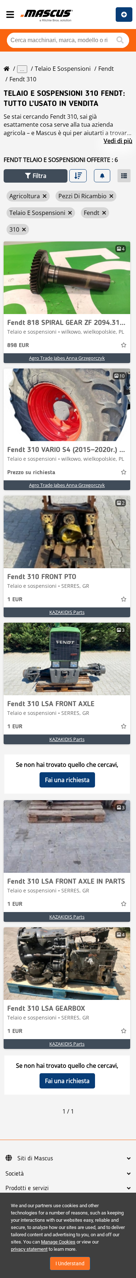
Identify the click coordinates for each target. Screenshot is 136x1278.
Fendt (106, 69)
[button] (35, 176)
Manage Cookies (58, 1242)
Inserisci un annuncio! (124, 14)
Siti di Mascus (35, 1158)
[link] (67, 277)
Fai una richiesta (67, 780)
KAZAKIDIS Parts (67, 612)
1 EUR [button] (14, 600)
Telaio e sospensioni (63, 69)
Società (14, 1174)
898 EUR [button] (18, 346)
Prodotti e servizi (27, 1188)
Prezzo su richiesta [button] (31, 473)
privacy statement (29, 1249)
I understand (70, 1263)
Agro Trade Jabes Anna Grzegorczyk (67, 358)
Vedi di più (118, 141)
